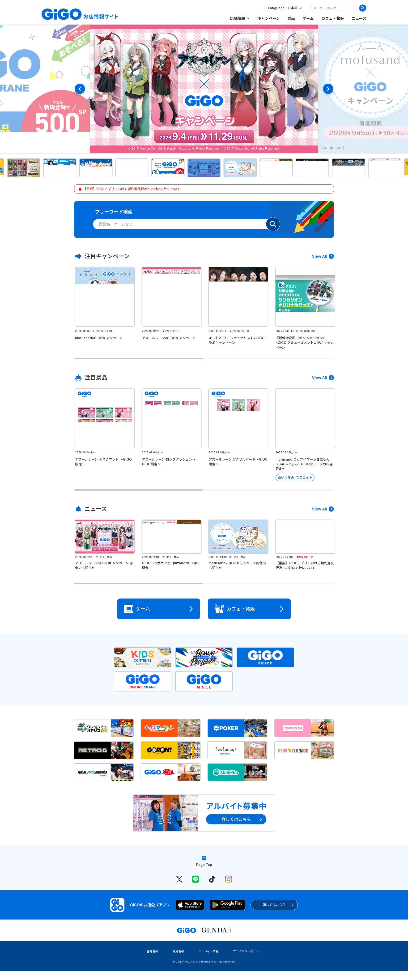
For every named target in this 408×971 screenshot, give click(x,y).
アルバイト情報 (208, 951)
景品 (291, 18)
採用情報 (178, 951)
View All (319, 256)
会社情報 (152, 951)
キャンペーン (268, 18)
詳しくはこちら (274, 905)
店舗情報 (237, 18)
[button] (23, 168)
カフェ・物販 (332, 18)
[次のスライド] (328, 89)
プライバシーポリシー (247, 951)
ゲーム (308, 18)
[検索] (362, 8)
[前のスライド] (80, 89)
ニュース (359, 18)
